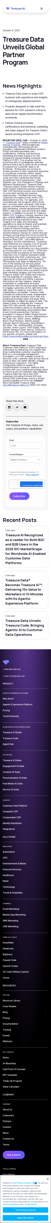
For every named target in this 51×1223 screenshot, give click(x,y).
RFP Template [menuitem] (10, 1075)
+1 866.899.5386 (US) (12, 669)
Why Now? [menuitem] (8, 698)
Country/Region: (16, 454)
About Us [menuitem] (7, 1109)
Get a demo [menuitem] (14, 1154)
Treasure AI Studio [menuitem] (12, 732)
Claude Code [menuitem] (9, 960)
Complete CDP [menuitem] (10, 811)
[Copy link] (17, 407)
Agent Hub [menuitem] (8, 744)
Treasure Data (13, 142)
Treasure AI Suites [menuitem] (12, 760)
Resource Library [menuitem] (11, 1000)
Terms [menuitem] (6, 1144)
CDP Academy (17, 215)
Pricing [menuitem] (6, 710)
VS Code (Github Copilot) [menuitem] (16, 971)
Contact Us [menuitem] (8, 1138)
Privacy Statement (32, 475)
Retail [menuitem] (5, 881)
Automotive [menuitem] (9, 851)
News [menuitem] (6, 1133)
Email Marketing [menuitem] (11, 909)
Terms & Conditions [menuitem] (9, 1169)
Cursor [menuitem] (6, 977)
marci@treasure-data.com (16, 385)
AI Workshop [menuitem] (9, 1063)
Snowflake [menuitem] (8, 942)
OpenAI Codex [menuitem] (10, 966)
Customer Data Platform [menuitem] (15, 805)
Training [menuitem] (7, 1029)
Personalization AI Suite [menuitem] (15, 777)
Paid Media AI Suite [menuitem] (13, 783)
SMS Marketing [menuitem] (10, 920)
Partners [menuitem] (7, 1121)
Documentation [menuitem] (10, 1023)
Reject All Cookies (25, 1218)
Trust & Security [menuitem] (11, 716)
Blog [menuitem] (5, 1012)
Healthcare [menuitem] (8, 875)
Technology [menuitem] (9, 887)
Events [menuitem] (6, 1035)
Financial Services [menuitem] (12, 869)
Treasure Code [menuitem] (10, 738)
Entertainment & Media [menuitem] (14, 863)
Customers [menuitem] (8, 1115)
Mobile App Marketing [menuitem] (14, 914)
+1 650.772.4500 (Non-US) (14, 676)
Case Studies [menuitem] (9, 1006)
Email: (11, 440)
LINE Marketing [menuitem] (10, 926)
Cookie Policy (30, 1204)
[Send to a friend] (25, 407)
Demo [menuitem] (6, 1057)
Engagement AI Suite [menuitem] (13, 766)
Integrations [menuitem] (9, 829)
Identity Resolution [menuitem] (12, 823)
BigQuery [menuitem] (8, 954)
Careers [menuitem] (7, 1127)
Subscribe (19, 496)
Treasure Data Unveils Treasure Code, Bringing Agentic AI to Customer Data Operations (24, 627)
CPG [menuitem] (5, 857)
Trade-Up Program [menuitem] (12, 1080)
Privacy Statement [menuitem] (9, 1174)
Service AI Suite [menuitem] (11, 789)
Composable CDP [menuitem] (12, 817)
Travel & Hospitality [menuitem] (13, 892)
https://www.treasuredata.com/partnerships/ (26, 336)
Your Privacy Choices (21, 1183)
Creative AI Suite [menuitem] (11, 772)
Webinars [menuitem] (7, 1041)
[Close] (48, 1179)
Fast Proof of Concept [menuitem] (14, 1069)
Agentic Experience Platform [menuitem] (17, 704)
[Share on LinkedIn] (9, 407)
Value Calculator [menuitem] (11, 1086)
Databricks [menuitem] (8, 948)
